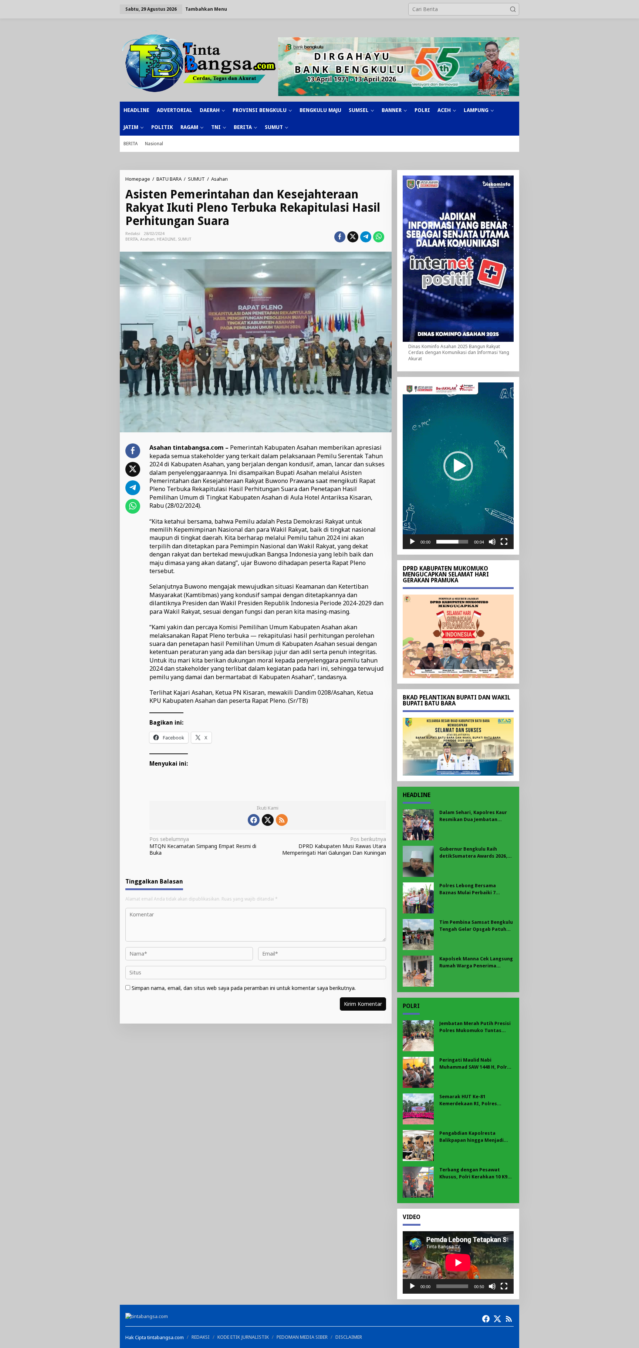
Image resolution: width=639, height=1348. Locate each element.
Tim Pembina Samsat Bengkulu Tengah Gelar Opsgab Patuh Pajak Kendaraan (476, 925)
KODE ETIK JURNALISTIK (243, 1337)
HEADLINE (166, 239)
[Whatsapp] (378, 236)
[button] (513, 9)
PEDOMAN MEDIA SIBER (302, 1337)
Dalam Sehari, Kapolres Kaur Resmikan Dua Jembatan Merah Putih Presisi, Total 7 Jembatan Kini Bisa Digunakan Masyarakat (474, 816)
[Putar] (412, 541)
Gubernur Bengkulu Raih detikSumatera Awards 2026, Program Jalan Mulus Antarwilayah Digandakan (473, 852)
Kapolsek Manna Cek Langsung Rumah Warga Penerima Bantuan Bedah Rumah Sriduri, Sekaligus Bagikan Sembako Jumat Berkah (476, 962)
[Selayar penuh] (504, 541)
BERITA (131, 239)
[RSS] (282, 820)
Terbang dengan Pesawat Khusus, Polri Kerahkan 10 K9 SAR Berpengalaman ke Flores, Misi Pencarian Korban (475, 1173)
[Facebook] (254, 820)
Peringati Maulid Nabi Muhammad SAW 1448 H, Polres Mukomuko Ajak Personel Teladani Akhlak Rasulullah (476, 1063)
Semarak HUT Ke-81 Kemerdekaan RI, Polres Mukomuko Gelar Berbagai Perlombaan (471, 1100)
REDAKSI (201, 1337)
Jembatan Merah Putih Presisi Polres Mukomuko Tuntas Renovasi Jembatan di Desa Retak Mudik (475, 1027)
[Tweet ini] (352, 236)
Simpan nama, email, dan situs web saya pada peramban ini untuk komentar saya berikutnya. (244, 987)
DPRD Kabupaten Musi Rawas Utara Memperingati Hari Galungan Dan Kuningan (334, 846)
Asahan (147, 239)
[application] (458, 465)
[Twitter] (268, 820)
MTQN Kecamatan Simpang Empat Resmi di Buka (202, 846)
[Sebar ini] (339, 236)
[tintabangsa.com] (199, 61)
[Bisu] (492, 541)
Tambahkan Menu (206, 9)
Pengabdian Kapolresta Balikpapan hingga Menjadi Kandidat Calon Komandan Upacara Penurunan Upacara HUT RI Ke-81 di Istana (473, 1136)
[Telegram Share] (365, 236)
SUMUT (184, 239)
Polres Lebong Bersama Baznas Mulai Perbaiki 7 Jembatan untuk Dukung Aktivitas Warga (468, 889)
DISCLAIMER (348, 1337)
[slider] (452, 542)
